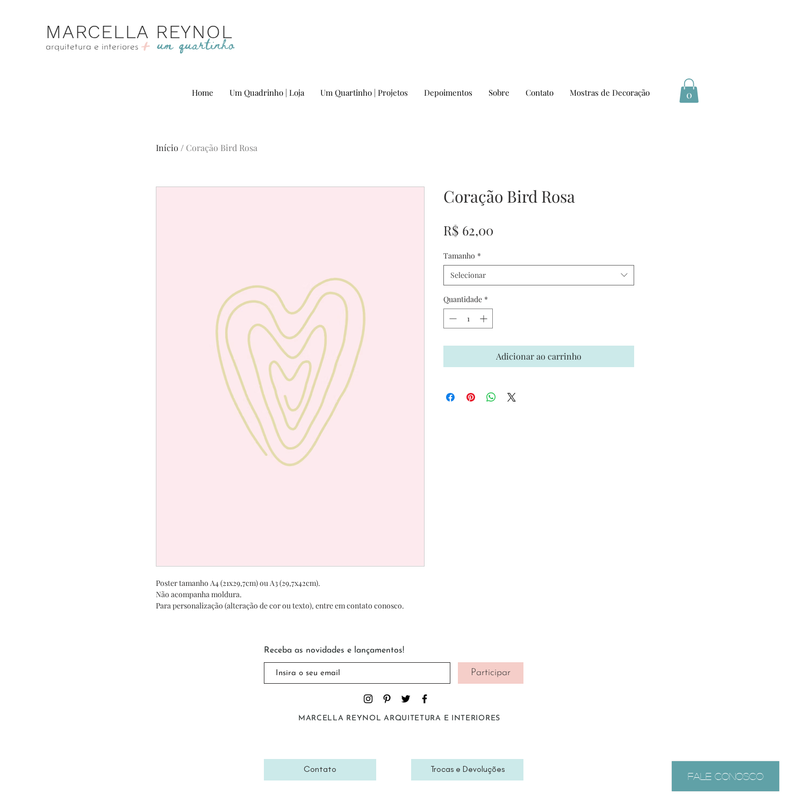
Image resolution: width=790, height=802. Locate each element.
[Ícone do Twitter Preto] (406, 699)
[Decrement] (451, 318)
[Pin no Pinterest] (470, 397)
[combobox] (538, 275)
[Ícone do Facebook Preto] (424, 699)
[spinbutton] (468, 318)
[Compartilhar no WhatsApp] (491, 397)
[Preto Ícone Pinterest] (387, 699)
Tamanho (462, 255)
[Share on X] (511, 397)
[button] (689, 90)
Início (167, 147)
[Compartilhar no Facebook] (450, 397)
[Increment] (484, 318)
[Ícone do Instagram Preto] (368, 699)
